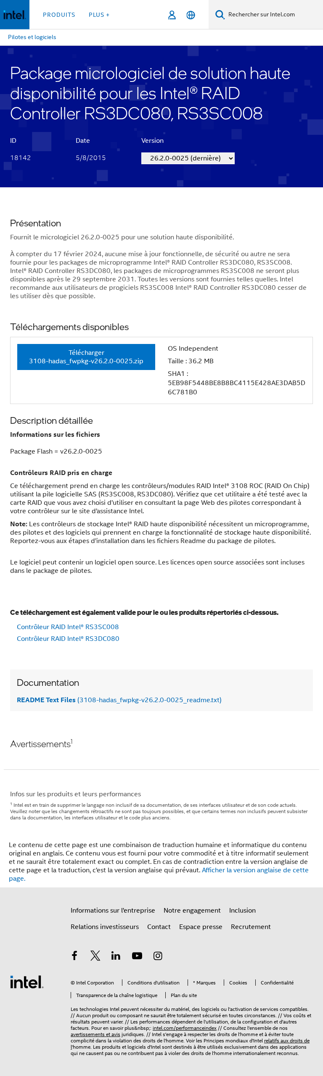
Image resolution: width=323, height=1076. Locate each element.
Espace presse (200, 927)
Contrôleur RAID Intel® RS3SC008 (68, 627)
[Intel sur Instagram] (158, 957)
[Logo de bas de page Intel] (27, 981)
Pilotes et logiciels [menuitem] (32, 37)
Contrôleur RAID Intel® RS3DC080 (68, 639)
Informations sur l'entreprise (113, 910)
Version (152, 140)
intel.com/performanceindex (185, 1028)
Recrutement (251, 927)
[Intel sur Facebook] (74, 957)
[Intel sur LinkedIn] (116, 957)
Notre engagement (192, 910)
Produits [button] (59, 14)
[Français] (190, 14)
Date (83, 140)
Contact (159, 927)
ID (13, 140)
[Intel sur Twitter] (95, 957)
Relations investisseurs (105, 927)
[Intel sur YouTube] (137, 957)
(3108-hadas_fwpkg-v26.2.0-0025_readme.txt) (119, 700)
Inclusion (242, 910)
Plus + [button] (99, 14)
